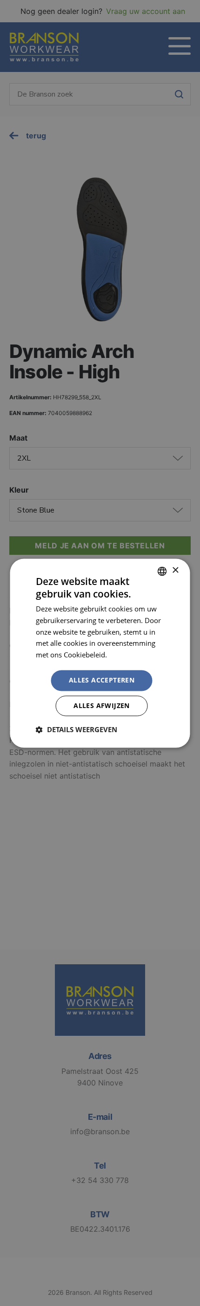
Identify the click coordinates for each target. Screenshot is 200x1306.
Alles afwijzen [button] (101, 705)
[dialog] (100, 653)
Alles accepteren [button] (101, 680)
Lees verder (127, 655)
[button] (76, 729)
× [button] (175, 570)
